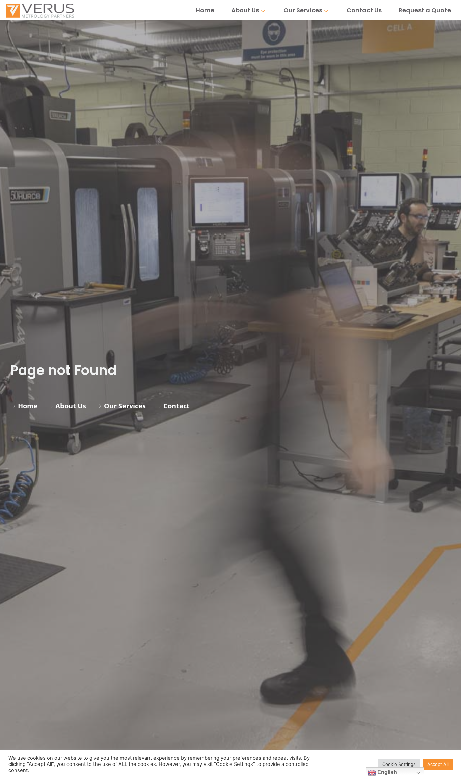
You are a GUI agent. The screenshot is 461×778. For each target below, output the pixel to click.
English (386, 772)
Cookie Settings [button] (399, 764)
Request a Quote (425, 10)
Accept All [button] (438, 764)
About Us (245, 10)
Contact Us (364, 10)
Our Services (302, 10)
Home (205, 10)
